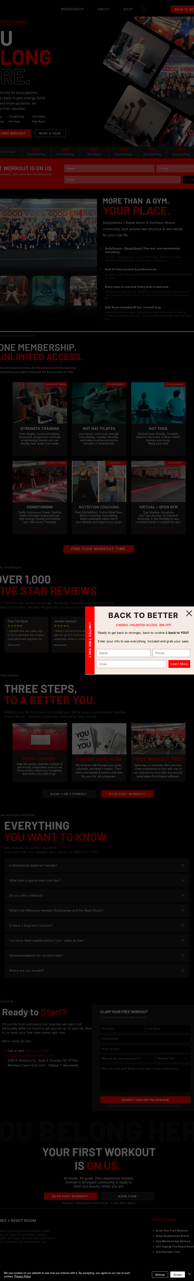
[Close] (189, 1274)
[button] (189, 613)
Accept (178, 1274)
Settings (160, 1274)
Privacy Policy (22, 1276)
